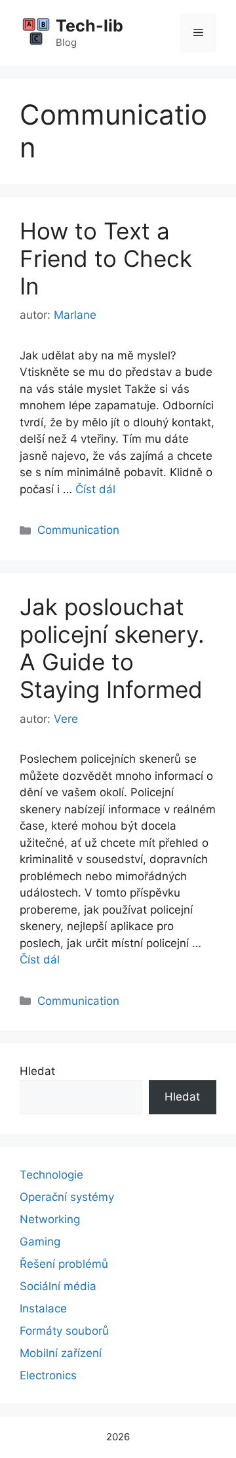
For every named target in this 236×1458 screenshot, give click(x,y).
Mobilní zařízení (61, 1353)
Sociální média (58, 1286)
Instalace (43, 1308)
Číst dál (95, 489)
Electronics (48, 1375)
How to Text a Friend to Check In (106, 258)
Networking (50, 1219)
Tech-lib (89, 25)
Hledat (37, 1071)
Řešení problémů (64, 1263)
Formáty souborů (64, 1330)
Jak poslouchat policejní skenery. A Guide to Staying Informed (112, 648)
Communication (78, 530)
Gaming (40, 1241)
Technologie (51, 1174)
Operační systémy (67, 1197)
